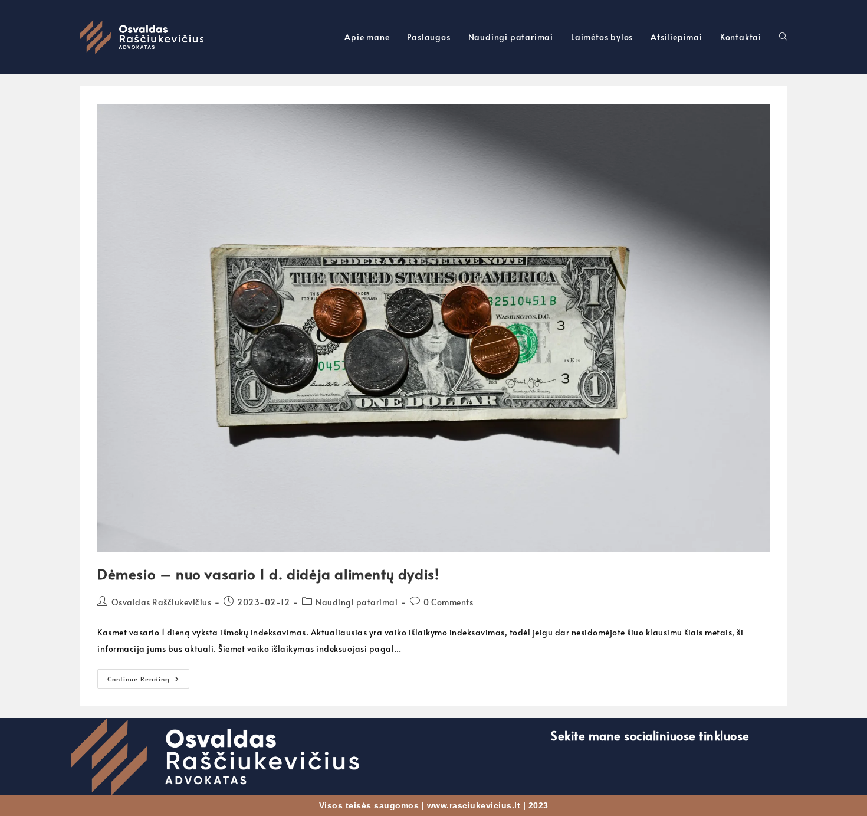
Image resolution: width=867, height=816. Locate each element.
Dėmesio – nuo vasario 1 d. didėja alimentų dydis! (268, 574)
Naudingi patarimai (357, 602)
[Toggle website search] (783, 37)
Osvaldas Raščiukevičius (161, 602)
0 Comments (448, 602)
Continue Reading (148, 676)
